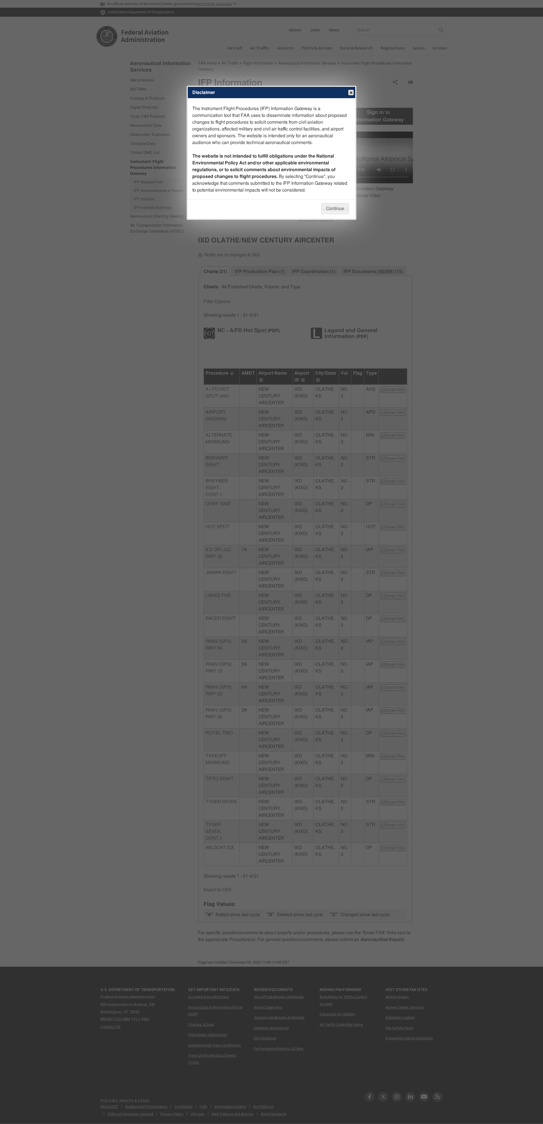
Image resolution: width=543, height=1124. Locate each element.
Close (351, 92)
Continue (335, 208)
